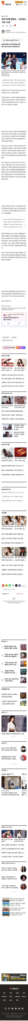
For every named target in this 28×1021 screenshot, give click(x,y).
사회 (11, 993)
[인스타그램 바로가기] (15, 1008)
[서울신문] (6, 3)
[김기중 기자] (3, 32)
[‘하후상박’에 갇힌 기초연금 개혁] (23, 749)
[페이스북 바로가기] (5, 1008)
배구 (6, 16)
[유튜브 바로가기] (12, 1008)
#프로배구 (14, 337)
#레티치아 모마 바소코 (7, 340)
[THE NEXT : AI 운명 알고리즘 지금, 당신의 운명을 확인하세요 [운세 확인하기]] (14, 347)
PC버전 (24, 1013)
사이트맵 (20, 1013)
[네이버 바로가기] (19, 1008)
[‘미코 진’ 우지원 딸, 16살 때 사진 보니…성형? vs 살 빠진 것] (23, 869)
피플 (4, 1000)
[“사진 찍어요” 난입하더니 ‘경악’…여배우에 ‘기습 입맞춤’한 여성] (23, 887)
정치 (4, 993)
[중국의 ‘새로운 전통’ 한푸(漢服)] (23, 758)
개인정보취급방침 (13, 1013)
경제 (17, 993)
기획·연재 (3, 770)
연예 (17, 1000)
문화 (11, 996)
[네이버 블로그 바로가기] (22, 1008)
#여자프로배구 (6, 337)
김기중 (7, 30)
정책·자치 (4, 996)
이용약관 (7, 1013)
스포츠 (2, 16)
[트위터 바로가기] (9, 1008)
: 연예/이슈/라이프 (7, 863)
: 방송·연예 (6, 827)
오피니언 (3, 743)
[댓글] (14, 25)
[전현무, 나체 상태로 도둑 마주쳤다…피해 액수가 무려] (23, 878)
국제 (24, 993)
